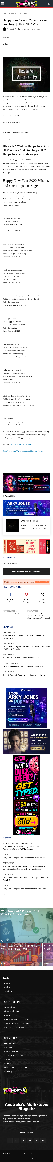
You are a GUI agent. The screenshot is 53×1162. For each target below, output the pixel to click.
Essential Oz (9, 632)
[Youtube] (43, 1140)
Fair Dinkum (22, 13)
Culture (7, 854)
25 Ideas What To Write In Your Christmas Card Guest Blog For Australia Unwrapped (38, 616)
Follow (26, 593)
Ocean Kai (48, 963)
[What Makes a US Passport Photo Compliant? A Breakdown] (26, 925)
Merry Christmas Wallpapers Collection (13, 615)
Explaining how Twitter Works (21, 444)
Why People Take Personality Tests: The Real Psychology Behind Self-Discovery (22, 847)
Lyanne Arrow (6, 941)
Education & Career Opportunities (19, 843)
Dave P (4, 963)
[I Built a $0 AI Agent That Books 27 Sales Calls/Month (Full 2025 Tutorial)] (21, 954)
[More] (33, 51)
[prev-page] (4, 680)
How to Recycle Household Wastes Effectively (23, 666)
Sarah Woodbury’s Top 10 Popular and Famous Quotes (23, 451)
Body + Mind (8, 863)
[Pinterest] (23, 1140)
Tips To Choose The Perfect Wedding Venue (22, 657)
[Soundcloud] (29, 1140)
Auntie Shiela (15, 29)
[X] (36, 1140)
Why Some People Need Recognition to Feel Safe (24, 889)
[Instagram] (16, 1140)
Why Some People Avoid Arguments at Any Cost (24, 858)
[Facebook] (9, 1140)
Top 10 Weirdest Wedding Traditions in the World (24, 675)
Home (5, 13)
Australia (12, 13)
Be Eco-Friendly (10, 663)
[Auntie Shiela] (5, 29)
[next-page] (8, 680)
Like (10, 593)
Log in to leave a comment (26, 571)
